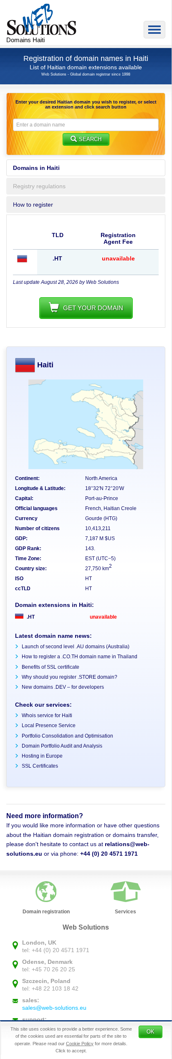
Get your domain (93, 307)
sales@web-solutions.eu (54, 1007)
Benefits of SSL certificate (50, 667)
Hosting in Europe (42, 756)
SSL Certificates (40, 766)
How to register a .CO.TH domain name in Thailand (79, 657)
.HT (30, 617)
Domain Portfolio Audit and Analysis (62, 746)
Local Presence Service (49, 725)
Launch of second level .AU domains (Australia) (75, 647)
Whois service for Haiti (47, 715)
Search (90, 139)
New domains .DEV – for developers (63, 687)
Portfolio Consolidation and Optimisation (67, 736)
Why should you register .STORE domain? (69, 677)
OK (150, 1032)
